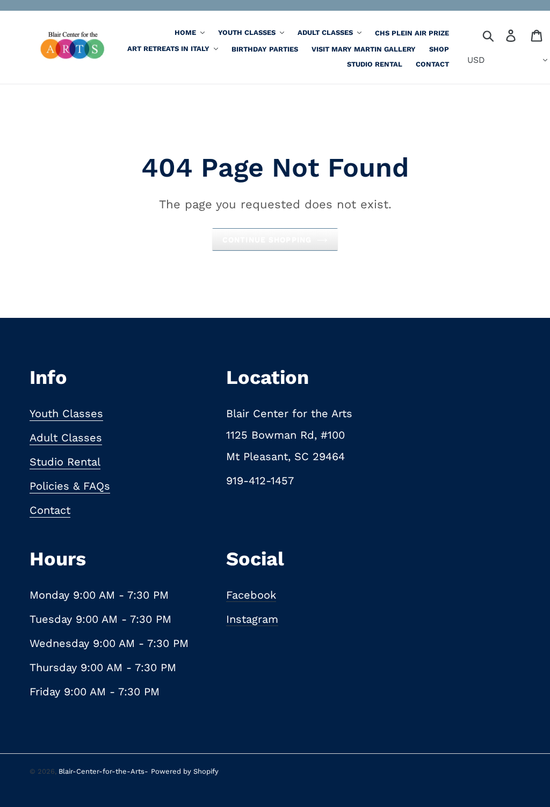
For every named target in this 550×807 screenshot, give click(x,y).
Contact (50, 510)
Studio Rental (65, 461)
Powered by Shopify (185, 771)
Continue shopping (267, 239)
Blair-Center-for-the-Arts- (103, 771)
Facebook (251, 594)
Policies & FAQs (70, 485)
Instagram (252, 619)
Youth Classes (66, 413)
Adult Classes (66, 437)
